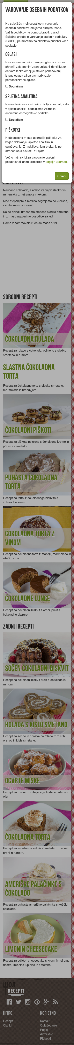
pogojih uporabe (56, 161)
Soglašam (16, 86)
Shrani (61, 176)
